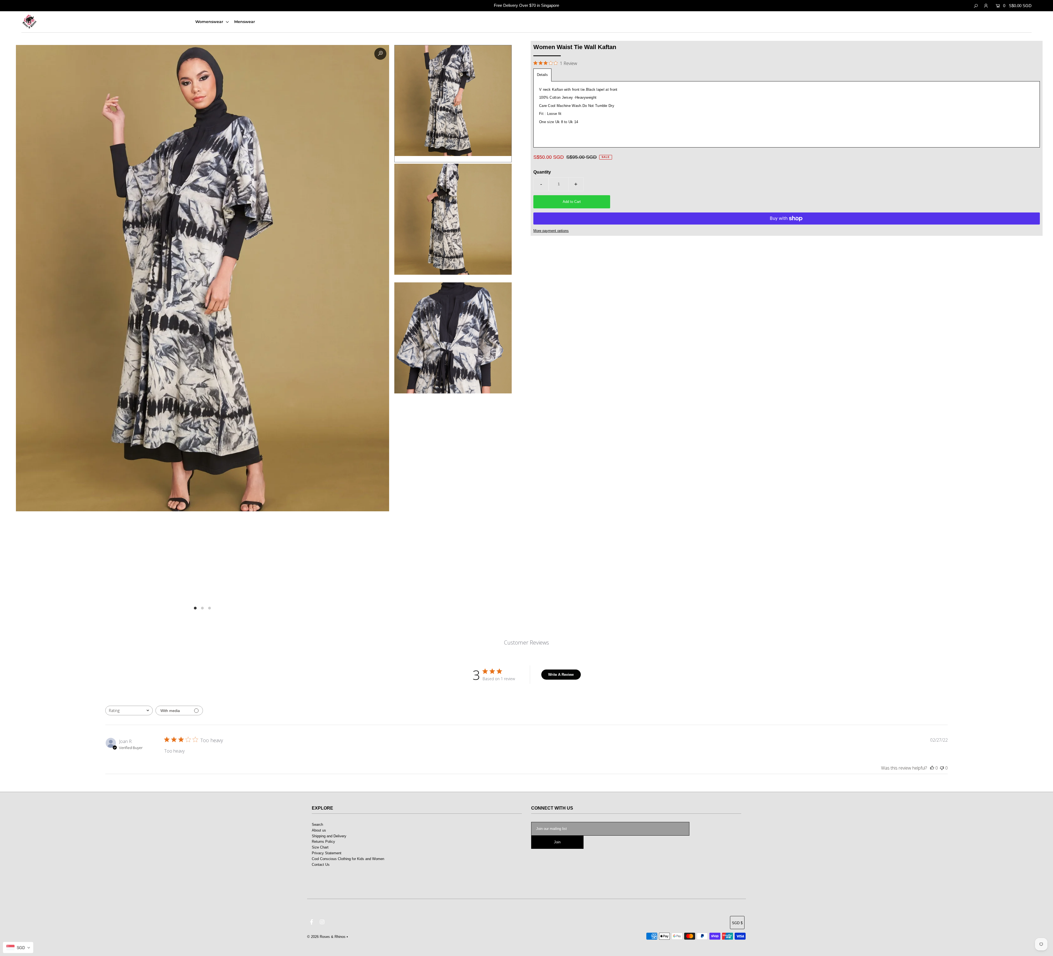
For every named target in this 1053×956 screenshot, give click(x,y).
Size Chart (320, 847)
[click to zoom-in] (380, 54)
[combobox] (129, 710)
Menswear (244, 21)
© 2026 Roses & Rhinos (326, 937)
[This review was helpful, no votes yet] (932, 768)
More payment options (551, 231)
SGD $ (737, 923)
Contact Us (321, 865)
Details (542, 75)
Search (317, 824)
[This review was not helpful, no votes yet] (942, 768)
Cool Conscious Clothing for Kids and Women (348, 859)
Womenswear (209, 21)
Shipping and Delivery (329, 836)
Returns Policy (323, 841)
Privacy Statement (326, 853)
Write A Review (561, 675)
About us (319, 830)
